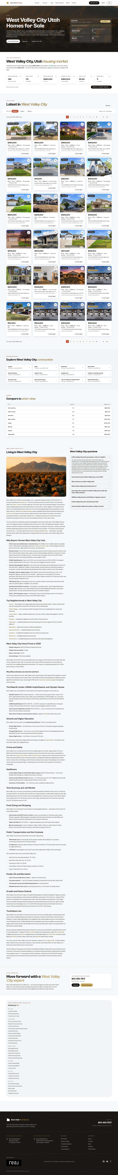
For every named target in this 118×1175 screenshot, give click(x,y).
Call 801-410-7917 (37, 41)
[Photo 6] (22, 138)
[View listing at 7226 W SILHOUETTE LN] (72, 239)
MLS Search (64, 1138)
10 (96, 117)
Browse (37, 2)
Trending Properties (66, 1144)
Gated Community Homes (15, 1023)
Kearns (23, 934)
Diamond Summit (14, 630)
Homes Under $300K (13, 1063)
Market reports (59, 2)
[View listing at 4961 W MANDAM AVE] (45, 131)
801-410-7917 (94, 2)
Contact (74, 2)
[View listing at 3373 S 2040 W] (72, 275)
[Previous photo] (8, 130)
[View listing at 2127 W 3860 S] (18, 131)
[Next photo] (29, 130)
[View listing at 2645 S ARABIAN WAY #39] (18, 311)
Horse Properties (12, 1043)
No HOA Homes (12, 1091)
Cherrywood (13, 639)
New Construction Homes (15, 1086)
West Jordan (11, 419)
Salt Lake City (11, 408)
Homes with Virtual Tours (14, 1040)
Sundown (12, 633)
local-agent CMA (49, 940)
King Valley (12, 627)
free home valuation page (47, 680)
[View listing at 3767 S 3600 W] (72, 203)
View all (109, 105)
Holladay (29, 511)
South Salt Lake (36, 755)
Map (52, 2)
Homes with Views (13, 1038)
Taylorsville (11, 434)
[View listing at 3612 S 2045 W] (99, 131)
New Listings (11, 1088)
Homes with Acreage (13, 1083)
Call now (75, 985)
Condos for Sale (12, 1011)
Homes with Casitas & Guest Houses (17, 1028)
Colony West (13, 614)
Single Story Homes (13, 1093)
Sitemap (90, 1146)
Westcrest (12, 636)
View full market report (101, 87)
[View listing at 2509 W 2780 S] (45, 167)
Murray (10, 427)
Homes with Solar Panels (14, 1035)
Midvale (26, 755)
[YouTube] (107, 1161)
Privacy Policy (92, 1149)
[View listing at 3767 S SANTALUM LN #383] (99, 311)
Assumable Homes (13, 1048)
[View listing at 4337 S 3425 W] (18, 203)
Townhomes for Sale (13, 1016)
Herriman (10, 415)
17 (103, 117)
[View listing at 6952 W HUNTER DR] (18, 239)
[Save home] (28, 124)
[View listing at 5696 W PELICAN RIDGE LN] (99, 167)
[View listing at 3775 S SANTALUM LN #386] (99, 275)
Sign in (103, 2)
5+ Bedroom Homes (13, 1078)
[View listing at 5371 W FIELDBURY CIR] (99, 239)
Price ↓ (30, 111)
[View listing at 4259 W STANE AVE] (45, 203)
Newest (15, 111)
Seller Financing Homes (14, 1055)
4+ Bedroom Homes (13, 1076)
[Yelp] (111, 1161)
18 (106, 117)
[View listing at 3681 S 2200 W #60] (45, 275)
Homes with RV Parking (14, 1033)
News (89, 1144)
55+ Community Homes (14, 1021)
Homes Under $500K (13, 1065)
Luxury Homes (12, 1068)
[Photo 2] (14, 138)
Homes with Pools (13, 1031)
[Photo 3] (16, 138)
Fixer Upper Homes (13, 1050)
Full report (105, 21)
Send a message (86, 985)
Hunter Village (13, 609)
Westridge (12, 622)
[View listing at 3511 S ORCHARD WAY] (72, 131)
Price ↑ (22, 111)
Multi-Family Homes (13, 1013)
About (68, 2)
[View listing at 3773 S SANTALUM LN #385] (45, 311)
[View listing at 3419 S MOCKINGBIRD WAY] (45, 239)
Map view (25, 41)
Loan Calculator (65, 1149)
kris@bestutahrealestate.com (104, 1125)
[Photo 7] (24, 138)
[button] (64, 117)
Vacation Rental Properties (15, 1058)
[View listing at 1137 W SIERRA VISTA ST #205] (72, 167)
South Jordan (11, 411)
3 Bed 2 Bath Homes (13, 1073)
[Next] (110, 117)
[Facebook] (104, 1161)
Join (109, 2)
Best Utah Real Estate (15, 1171)
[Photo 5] (20, 138)
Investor (45, 2)
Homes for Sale (65, 1141)
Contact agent (25, 153)
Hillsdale (11, 619)
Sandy (9, 423)
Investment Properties (14, 1053)
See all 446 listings (13, 41)
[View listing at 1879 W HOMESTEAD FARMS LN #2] (99, 203)
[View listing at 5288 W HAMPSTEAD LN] (18, 275)
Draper (10, 430)
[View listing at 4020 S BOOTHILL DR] (18, 167)
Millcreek (45, 531)
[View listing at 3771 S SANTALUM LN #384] (72, 311)
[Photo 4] (18, 138)
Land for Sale (64, 1146)
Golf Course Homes (13, 1026)
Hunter (11, 604)
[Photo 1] (12, 138)
